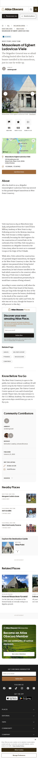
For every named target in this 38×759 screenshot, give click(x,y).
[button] (9, 122)
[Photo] (31, 498)
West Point (19, 545)
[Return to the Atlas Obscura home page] (13, 9)
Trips (4, 722)
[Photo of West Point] (8, 547)
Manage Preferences (19, 755)
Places (5, 709)
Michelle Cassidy (10, 444)
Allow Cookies (19, 750)
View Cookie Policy (18, 746)
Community (7, 728)
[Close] (35, 739)
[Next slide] (32, 94)
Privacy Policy (12, 340)
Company (6, 734)
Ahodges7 (32, 114)
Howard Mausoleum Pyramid (14, 597)
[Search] (31, 9)
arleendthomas (22, 444)
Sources (7, 478)
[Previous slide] (5, 94)
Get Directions (19, 172)
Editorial (6, 716)
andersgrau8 (11, 69)
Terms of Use (21, 340)
